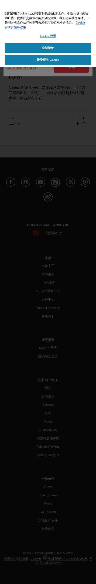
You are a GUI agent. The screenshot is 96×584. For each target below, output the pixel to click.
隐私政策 (20, 27)
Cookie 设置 (48, 36)
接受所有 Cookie (48, 60)
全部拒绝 (48, 48)
